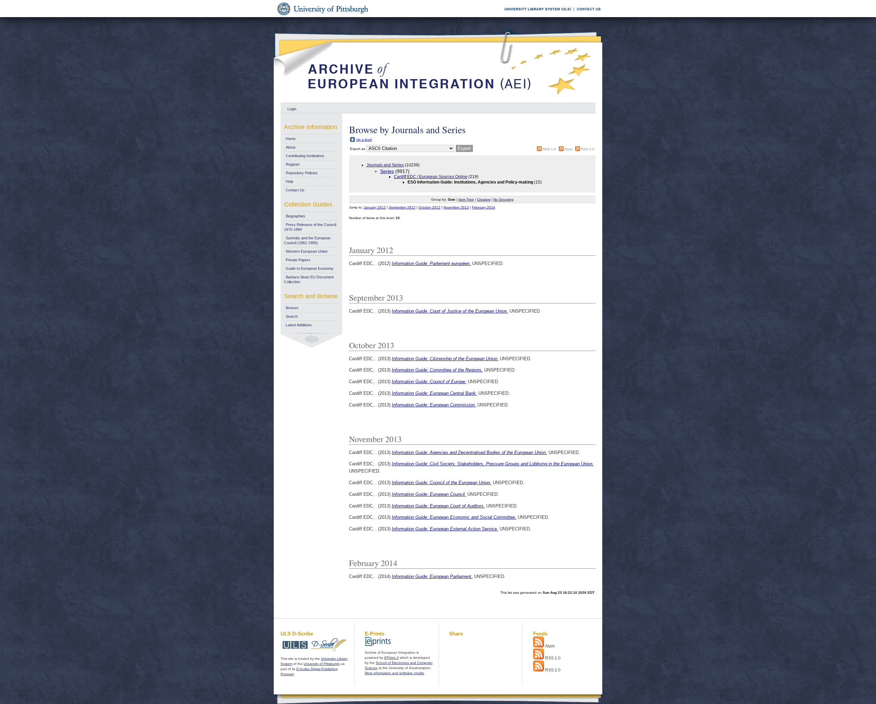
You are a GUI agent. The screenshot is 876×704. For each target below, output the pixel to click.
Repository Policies (302, 173)
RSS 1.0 (549, 149)
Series (387, 171)
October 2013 (429, 207)
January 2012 (375, 207)
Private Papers (298, 260)
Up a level (364, 139)
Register (293, 164)
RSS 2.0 (587, 149)
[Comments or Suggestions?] (587, 16)
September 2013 (402, 207)
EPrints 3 (391, 657)
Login (291, 109)
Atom (568, 149)
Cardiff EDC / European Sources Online (430, 176)
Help (289, 181)
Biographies (295, 216)
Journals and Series (385, 165)
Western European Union (306, 251)
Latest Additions (299, 325)
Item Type (466, 199)
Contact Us (295, 190)
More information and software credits (394, 673)
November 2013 (456, 207)
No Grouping (503, 199)
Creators (483, 199)
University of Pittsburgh (322, 664)
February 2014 (483, 207)
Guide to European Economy (310, 268)
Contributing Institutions (305, 156)
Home (291, 139)
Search (292, 316)
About (290, 147)
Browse (292, 308)
